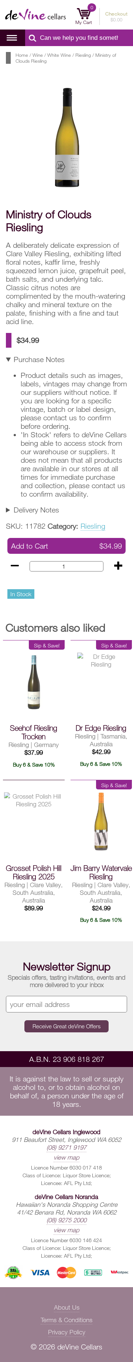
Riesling (83, 55)
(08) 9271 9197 (66, 1147)
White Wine (59, 55)
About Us (66, 1307)
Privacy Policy (66, 1332)
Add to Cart (66, 546)
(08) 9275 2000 (66, 1220)
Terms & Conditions (66, 1320)
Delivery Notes (36, 509)
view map (66, 1157)
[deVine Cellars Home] (30, 15)
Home (22, 55)
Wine (38, 55)
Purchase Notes (39, 359)
